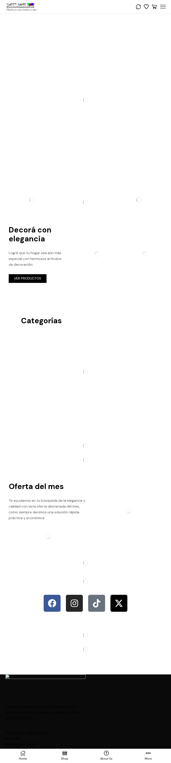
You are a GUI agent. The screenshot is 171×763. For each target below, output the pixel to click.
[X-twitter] (118, 603)
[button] (28, 278)
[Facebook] (52, 603)
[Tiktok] (96, 603)
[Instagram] (74, 603)
